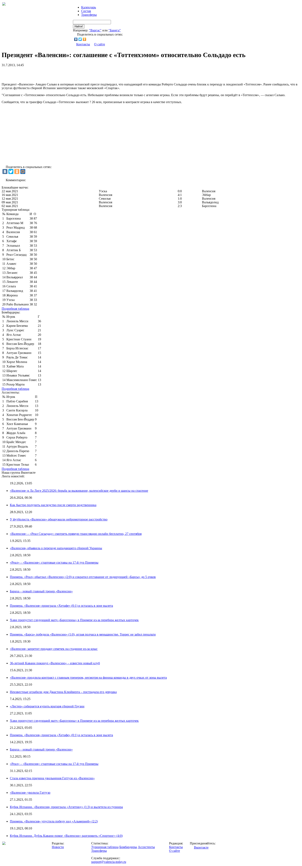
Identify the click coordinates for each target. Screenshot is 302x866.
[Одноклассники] (84, 39)
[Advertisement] (50, 73)
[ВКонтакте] (76, 39)
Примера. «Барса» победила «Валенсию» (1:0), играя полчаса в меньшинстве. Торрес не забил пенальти (83, 634)
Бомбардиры (128, 847)
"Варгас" (95, 30)
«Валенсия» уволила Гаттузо (30, 792)
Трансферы (89, 14)
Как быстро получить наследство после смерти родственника (53, 505)
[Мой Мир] (22, 171)
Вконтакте (201, 847)
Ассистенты (146, 847)
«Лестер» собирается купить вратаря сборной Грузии (47, 706)
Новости (58, 847)
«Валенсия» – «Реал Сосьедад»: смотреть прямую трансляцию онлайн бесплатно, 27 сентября (76, 533)
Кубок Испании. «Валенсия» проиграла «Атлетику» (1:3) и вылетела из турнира (66, 807)
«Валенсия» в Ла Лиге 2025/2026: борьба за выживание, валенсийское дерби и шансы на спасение (79, 490)
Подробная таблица (15, 308)
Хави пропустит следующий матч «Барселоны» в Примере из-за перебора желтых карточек (74, 620)
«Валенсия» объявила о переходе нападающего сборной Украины (56, 548)
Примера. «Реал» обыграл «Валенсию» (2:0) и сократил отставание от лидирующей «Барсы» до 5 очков (83, 577)
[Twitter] (80, 39)
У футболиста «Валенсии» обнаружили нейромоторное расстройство (58, 519)
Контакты (83, 44)
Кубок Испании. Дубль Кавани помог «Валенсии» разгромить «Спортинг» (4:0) (66, 835)
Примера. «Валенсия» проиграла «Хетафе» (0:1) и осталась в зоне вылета (61, 605)
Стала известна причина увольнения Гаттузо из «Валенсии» (52, 778)
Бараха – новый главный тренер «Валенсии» (41, 591)
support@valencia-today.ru (108, 862)
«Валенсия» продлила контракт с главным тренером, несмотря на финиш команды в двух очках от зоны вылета (88, 677)
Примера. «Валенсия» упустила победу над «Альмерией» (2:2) (54, 821)
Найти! (79, 26)
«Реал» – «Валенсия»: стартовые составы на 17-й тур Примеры (54, 562)
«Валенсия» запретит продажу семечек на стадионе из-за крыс (54, 649)
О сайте (99, 44)
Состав (86, 11)
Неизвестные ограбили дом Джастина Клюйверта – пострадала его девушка (63, 692)
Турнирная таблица (105, 847)
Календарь (88, 7)
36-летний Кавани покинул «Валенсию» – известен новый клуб (55, 663)
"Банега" (114, 30)
